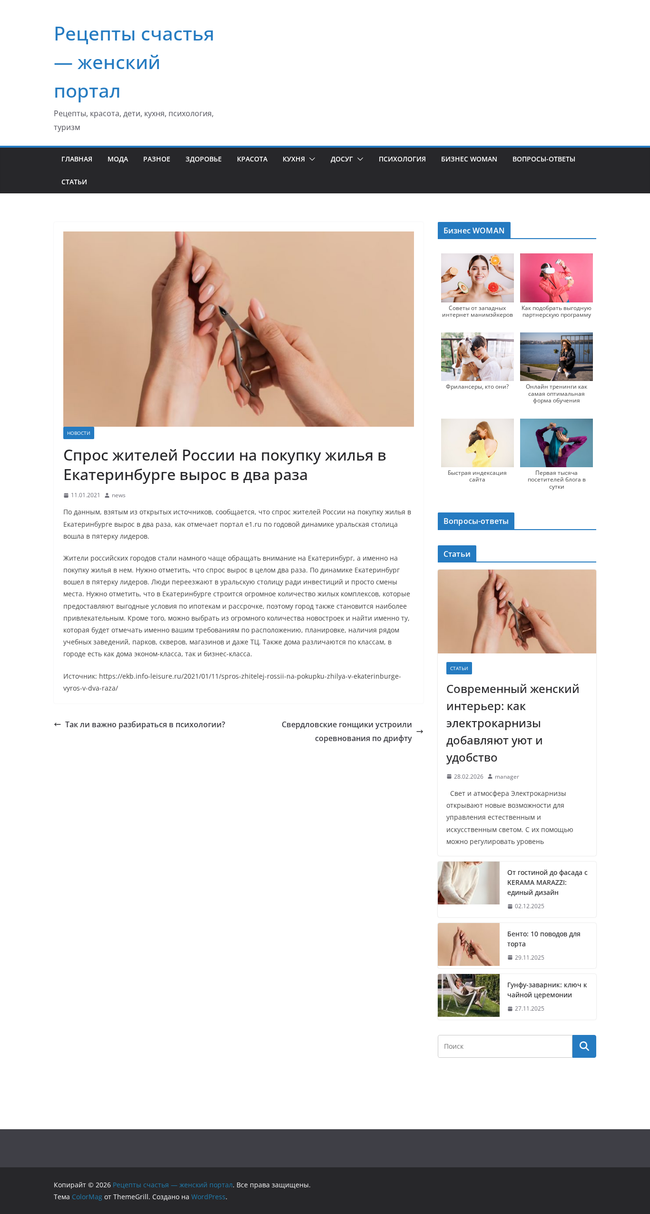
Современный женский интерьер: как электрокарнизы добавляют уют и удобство (513, 723)
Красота (252, 158)
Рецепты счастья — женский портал (134, 61)
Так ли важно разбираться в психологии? (145, 724)
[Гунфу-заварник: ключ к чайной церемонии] (469, 997)
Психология (402, 158)
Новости (78, 433)
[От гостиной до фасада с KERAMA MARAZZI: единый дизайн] (469, 889)
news (119, 495)
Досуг (342, 158)
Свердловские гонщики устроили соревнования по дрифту (347, 731)
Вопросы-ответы (543, 158)
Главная (76, 158)
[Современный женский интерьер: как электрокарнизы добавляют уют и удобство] (517, 611)
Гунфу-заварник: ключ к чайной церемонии (547, 989)
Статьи (74, 181)
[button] (310, 159)
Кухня (294, 158)
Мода (118, 158)
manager (507, 777)
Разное (156, 158)
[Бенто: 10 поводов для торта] (469, 946)
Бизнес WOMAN (469, 158)
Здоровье (204, 158)
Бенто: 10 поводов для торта (544, 938)
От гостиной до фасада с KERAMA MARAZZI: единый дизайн (547, 882)
